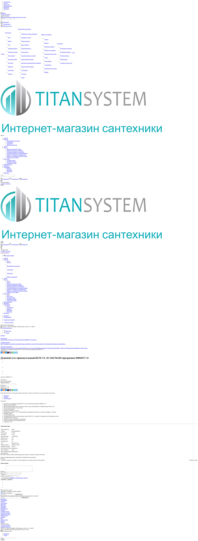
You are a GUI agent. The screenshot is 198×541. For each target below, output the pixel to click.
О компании (7, 167)
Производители (8, 164)
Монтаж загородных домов (14, 149)
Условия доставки (11, 161)
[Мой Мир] (6, 352)
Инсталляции (16, 344)
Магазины (6, 166)
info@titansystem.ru (7, 328)
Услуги (5, 147)
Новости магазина (7, 493)
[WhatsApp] (12, 352)
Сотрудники (4, 503)
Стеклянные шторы (69, 348)
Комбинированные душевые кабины (46, 348)
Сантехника (10, 142)
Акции (5, 146)
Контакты (6, 173)
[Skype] (14, 352)
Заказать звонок (5, 252)
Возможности (4, 515)
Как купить (7, 159)
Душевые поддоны (79, 348)
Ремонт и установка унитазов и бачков (17, 156)
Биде (2, 344)
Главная (6, 138)
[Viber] (10, 352)
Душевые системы (8, 344)
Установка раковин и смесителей (15, 152)
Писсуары (31, 344)
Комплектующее (5, 348)
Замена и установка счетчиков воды (16, 154)
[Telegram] (17, 352)
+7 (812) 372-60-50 (5, 14)
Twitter (7, 333)
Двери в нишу (60, 348)
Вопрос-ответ (4, 520)
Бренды (3, 521)
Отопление (10, 143)
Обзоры (3, 522)
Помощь (3, 510)
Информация (4, 508)
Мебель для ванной (12, 145)
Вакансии (3, 504)
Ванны (63, 344)
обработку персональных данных (19, 478)
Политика (9, 171)
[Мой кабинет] (1, 181)
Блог (2, 518)
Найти (2, 539)
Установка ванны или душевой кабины (17, 153)
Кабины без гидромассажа (30, 348)
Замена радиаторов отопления (15, 150)
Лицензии (9, 170)
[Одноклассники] (4, 352)
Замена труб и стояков (13, 157)
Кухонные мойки (24, 344)
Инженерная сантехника (13, 141)
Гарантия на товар (11, 163)
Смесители (44, 344)
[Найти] (1, 20)
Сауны (85, 348)
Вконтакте (8, 331)
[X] (8, 352)
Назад (8, 261)
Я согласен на (15, 478)
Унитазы (39, 344)
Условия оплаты (11, 160)
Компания (3, 499)
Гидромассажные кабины (16, 348)
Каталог (6, 139)
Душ (35, 344)
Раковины (49, 344)
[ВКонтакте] (1, 352)
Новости (9, 168)
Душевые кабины (57, 344)
